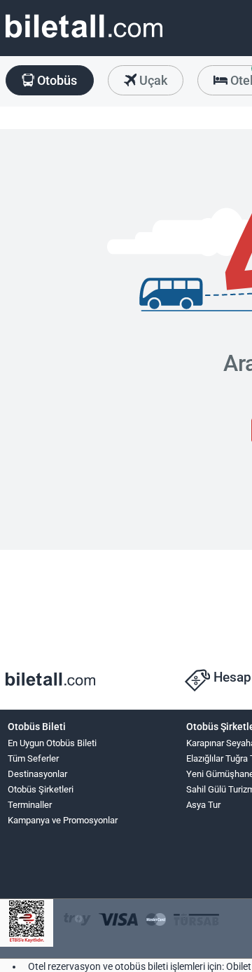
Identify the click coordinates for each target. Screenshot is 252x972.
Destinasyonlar (37, 774)
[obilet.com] (84, 39)
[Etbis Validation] (26, 923)
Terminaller (30, 804)
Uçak (151, 80)
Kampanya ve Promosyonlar (63, 820)
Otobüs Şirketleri (41, 789)
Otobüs (55, 80)
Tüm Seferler (33, 758)
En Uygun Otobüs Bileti (52, 743)
